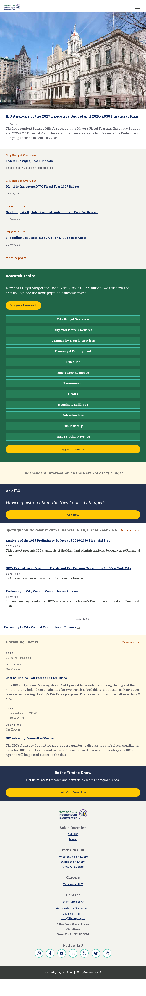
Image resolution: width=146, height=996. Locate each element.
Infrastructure (15, 206)
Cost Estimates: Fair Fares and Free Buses (36, 678)
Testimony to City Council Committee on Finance (42, 591)
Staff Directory (73, 902)
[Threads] (107, 953)
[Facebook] (50, 953)
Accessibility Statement (73, 908)
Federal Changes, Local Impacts (29, 161)
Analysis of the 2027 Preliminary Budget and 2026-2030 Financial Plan (58, 540)
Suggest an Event (73, 862)
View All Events (73, 867)
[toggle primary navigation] (137, 7)
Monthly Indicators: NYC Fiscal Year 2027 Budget (42, 186)
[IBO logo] (73, 814)
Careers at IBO (73, 884)
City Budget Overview (21, 155)
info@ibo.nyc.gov (73, 918)
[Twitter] (84, 953)
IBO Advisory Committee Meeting (31, 738)
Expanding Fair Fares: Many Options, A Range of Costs (46, 237)
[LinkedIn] (73, 953)
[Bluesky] (96, 953)
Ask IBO (73, 834)
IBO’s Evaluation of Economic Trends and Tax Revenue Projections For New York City (68, 568)
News (73, 839)
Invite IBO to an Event (73, 857)
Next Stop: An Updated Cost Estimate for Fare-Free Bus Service (52, 212)
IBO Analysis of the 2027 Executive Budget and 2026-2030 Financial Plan (72, 116)
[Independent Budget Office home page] (12, 7)
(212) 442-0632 (73, 914)
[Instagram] (39, 953)
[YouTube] (62, 953)
